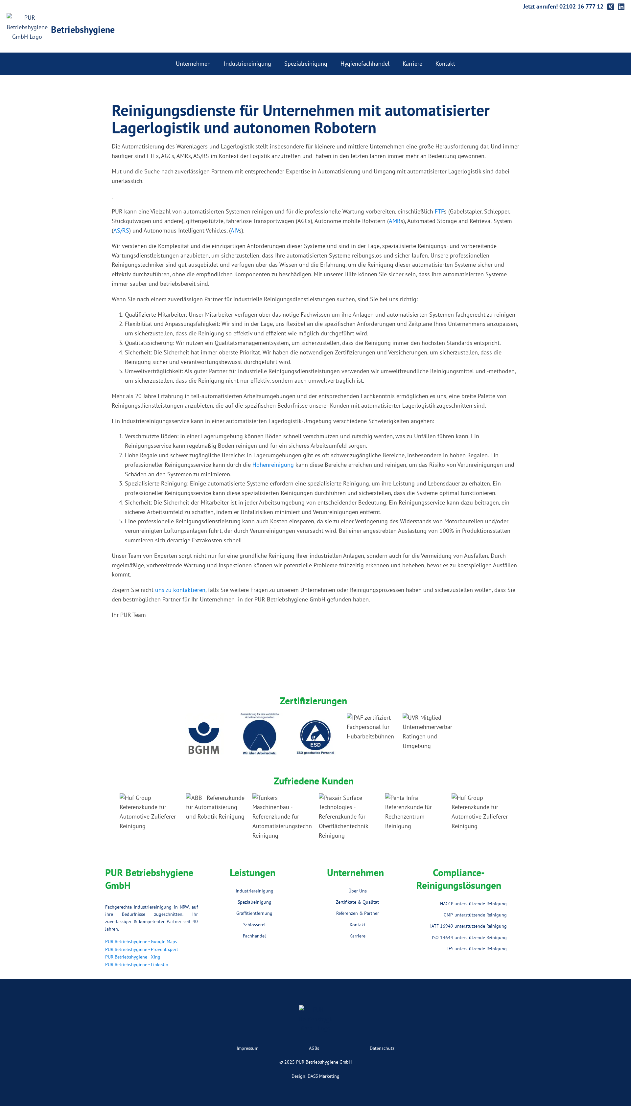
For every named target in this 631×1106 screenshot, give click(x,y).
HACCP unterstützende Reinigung (473, 904)
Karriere (412, 63)
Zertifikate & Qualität (357, 902)
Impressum (247, 1048)
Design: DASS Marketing (315, 1076)
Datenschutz (382, 1048)
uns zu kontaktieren (180, 590)
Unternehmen (193, 63)
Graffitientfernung (254, 913)
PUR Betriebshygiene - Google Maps (141, 941)
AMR (395, 221)
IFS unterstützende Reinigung (477, 949)
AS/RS (121, 230)
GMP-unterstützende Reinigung (475, 915)
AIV (235, 230)
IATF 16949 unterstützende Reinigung (468, 926)
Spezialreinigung (305, 63)
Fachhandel (254, 936)
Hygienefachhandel (364, 63)
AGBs (314, 1048)
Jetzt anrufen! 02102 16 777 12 (563, 6)
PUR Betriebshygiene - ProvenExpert (141, 949)
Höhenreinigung (273, 464)
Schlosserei (254, 925)
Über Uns (357, 891)
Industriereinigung (247, 63)
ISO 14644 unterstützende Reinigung (469, 937)
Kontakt (445, 63)
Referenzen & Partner (357, 913)
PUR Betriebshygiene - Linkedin (136, 964)
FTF (439, 211)
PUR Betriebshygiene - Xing (132, 957)
